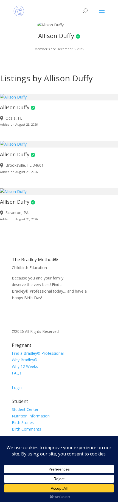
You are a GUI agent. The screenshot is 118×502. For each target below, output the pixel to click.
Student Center (25, 409)
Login (17, 387)
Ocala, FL (13, 118)
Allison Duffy (14, 107)
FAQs (16, 373)
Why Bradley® (24, 359)
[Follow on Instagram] (27, 313)
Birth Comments (26, 429)
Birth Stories (23, 422)
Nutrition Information (31, 416)
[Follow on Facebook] (16, 313)
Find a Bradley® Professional (38, 353)
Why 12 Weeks (25, 366)
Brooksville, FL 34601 (24, 165)
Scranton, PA (17, 212)
